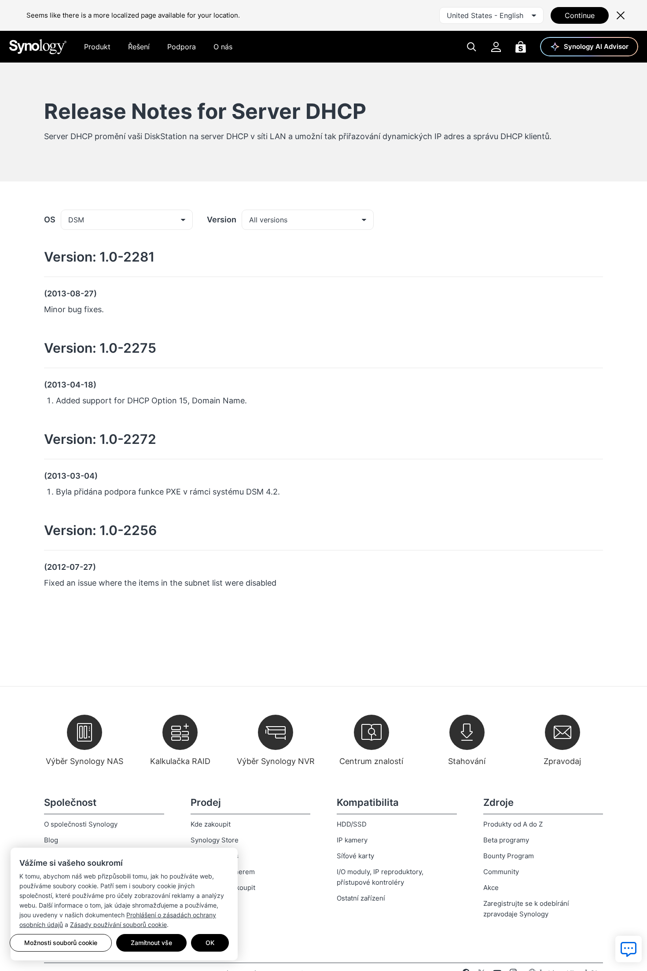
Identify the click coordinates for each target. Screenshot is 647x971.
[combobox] (491, 15)
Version (221, 219)
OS (49, 219)
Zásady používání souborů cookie (118, 924)
